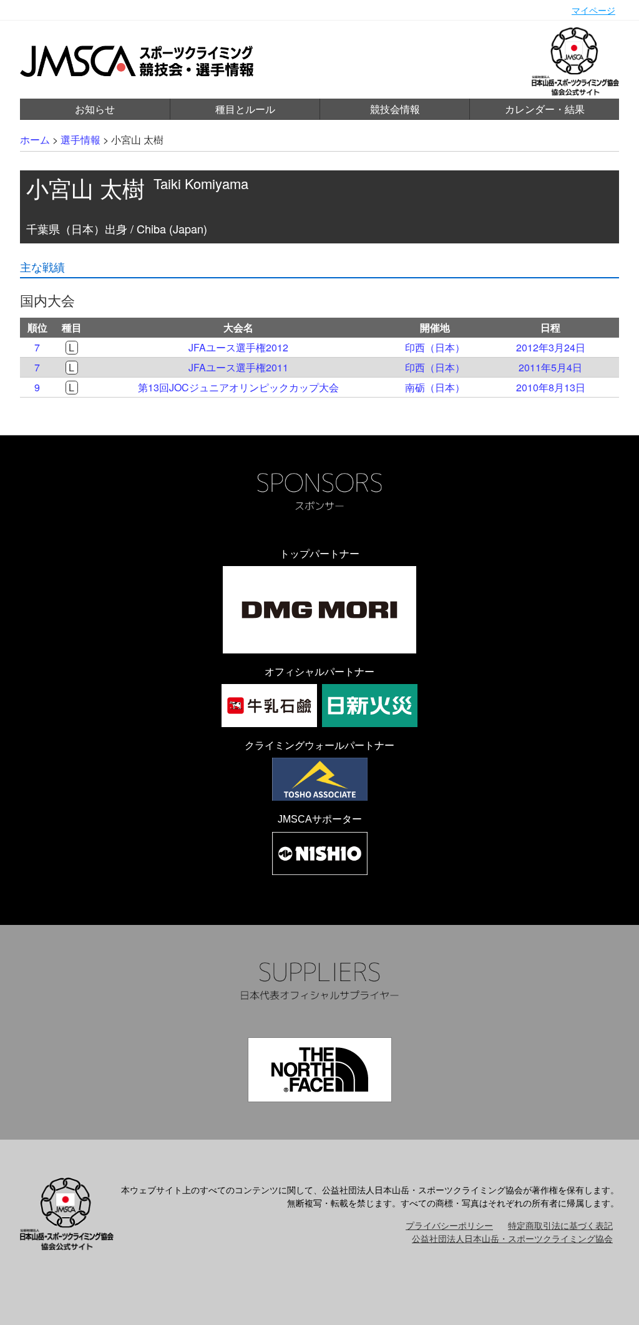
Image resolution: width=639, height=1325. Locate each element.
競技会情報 (395, 109)
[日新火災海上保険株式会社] (369, 705)
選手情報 (80, 139)
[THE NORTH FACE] (320, 1069)
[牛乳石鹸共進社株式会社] (269, 705)
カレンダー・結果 (545, 109)
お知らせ (95, 109)
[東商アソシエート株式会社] (320, 779)
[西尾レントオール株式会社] (320, 853)
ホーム (35, 139)
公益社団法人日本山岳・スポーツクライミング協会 (512, 1238)
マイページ (593, 10)
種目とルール (245, 109)
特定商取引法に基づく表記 (560, 1225)
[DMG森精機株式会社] (319, 609)
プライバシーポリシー (449, 1225)
